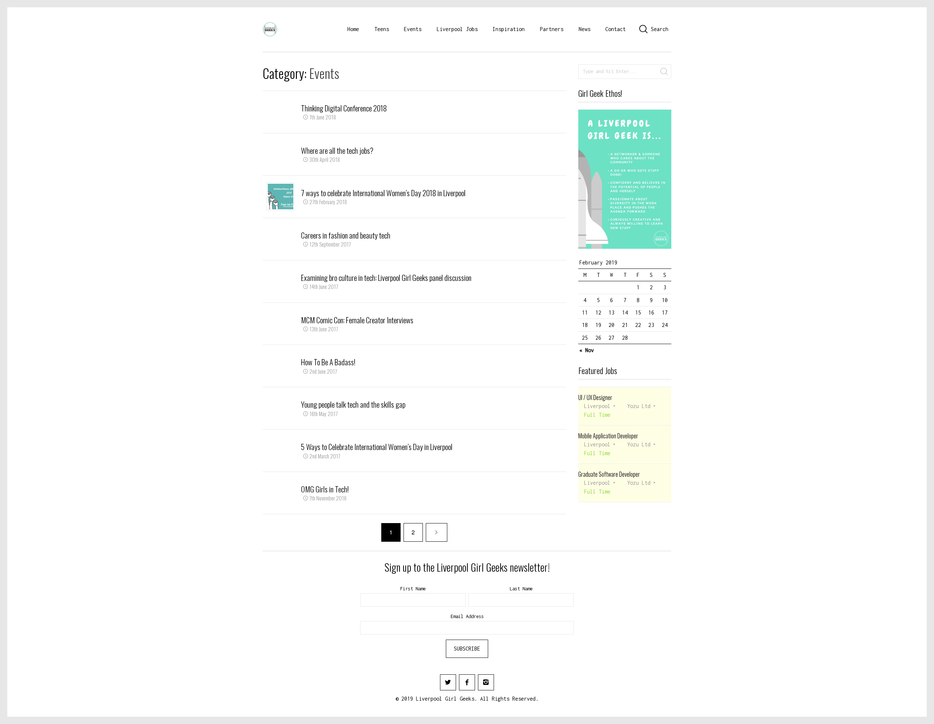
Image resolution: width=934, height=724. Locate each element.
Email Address (467, 616)
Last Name (521, 588)
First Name (413, 588)
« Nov (586, 350)
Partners (551, 29)
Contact (615, 29)
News (584, 29)
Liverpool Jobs (457, 29)
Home (353, 29)
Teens (381, 29)
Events (412, 29)
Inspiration (509, 29)
